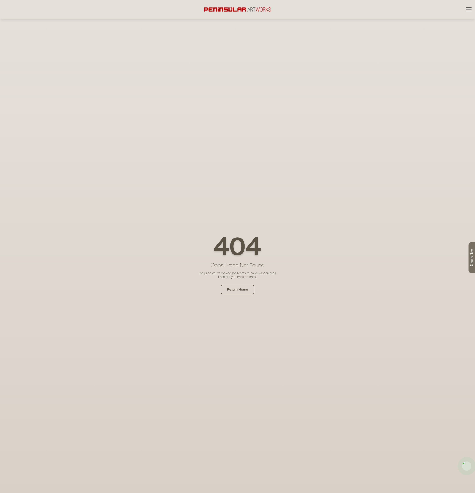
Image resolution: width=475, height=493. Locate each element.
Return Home (237, 289)
